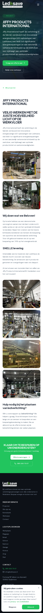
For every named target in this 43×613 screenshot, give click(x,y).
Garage (5, 547)
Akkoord (30, 607)
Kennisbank (7, 513)
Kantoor (5, 544)
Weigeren (12, 607)
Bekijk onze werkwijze (13, 70)
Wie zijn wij (6, 509)
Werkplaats (7, 531)
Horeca (5, 551)
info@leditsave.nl (11, 572)
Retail (5, 537)
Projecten (6, 506)
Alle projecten (10, 88)
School (5, 541)
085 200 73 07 (23, 463)
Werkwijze (6, 516)
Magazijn (6, 534)
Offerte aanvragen (20, 457)
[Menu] (38, 4)
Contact (6, 519)
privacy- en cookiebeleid (19, 602)
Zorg (4, 554)
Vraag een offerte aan (14, 63)
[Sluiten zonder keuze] (38, 587)
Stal (4, 557)
